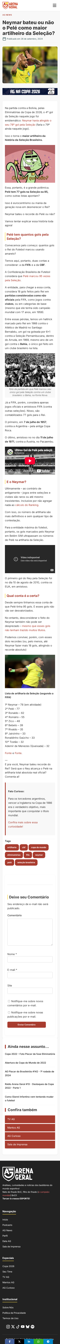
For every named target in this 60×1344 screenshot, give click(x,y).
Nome (12, 954)
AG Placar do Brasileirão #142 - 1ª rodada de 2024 (29, 1073)
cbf (23, 847)
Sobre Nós (8, 1307)
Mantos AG (13, 1127)
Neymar (39, 855)
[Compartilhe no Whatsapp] (38, 1341)
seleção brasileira (26, 862)
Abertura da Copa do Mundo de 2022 (25, 1062)
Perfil (5, 1235)
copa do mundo (38, 847)
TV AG (11, 1119)
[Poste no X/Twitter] (19, 1341)
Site (9, 985)
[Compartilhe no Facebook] (9, 1341)
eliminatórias (13, 855)
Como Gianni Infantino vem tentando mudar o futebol (29, 1098)
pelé (9, 862)
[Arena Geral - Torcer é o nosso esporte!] (10, 5)
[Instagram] (8, 1327)
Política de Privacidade (14, 1313)
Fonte (8, 753)
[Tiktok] (18, 1327)
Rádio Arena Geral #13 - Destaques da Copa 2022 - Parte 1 (29, 1086)
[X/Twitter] (13, 1327)
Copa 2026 (8, 1266)
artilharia (11, 847)
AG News (7, 15)
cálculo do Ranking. (27, 505)
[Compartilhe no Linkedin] (29, 1341)
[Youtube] (22, 1327)
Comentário (14, 915)
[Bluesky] (27, 1327)
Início (5, 1219)
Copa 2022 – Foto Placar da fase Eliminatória (30, 1053)
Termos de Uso (10, 1318)
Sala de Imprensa (17, 1144)
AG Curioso (14, 1135)
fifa (28, 855)
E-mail (12, 969)
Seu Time (7, 1271)
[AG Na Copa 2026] (30, 94)
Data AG (6, 1241)
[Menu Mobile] (55, 5)
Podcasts (7, 1225)
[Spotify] (32, 1327)
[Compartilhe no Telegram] (48, 1341)
